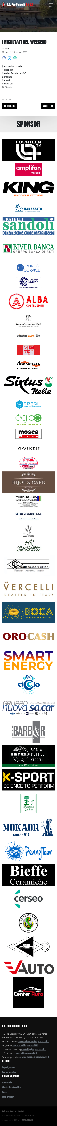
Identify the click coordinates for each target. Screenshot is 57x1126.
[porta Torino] (28, 922)
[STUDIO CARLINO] (28, 282)
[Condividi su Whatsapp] (15, 58)
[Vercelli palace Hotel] (28, 335)
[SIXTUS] (28, 384)
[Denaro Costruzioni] (28, 320)
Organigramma (8, 1067)
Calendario (7, 1082)
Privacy (5, 1111)
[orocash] (28, 636)
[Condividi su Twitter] (9, 58)
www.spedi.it (27, 1119)
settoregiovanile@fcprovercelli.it (33, 1057)
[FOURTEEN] (28, 150)
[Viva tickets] (28, 448)
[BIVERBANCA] (28, 248)
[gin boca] (28, 612)
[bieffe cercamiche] (28, 874)
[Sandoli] (28, 225)
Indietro (11, 106)
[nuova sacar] (28, 707)
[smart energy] (28, 660)
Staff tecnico (8, 1097)
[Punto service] (28, 267)
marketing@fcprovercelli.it (33, 1049)
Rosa (4, 1092)
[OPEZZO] (28, 516)
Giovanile (6, 48)
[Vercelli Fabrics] (28, 588)
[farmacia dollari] (28, 803)
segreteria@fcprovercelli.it (25, 1045)
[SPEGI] (28, 462)
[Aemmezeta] (28, 364)
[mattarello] (28, 755)
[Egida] (28, 418)
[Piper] (28, 350)
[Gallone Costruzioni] (28, 564)
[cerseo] (28, 898)
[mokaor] (28, 827)
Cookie (13, 1111)
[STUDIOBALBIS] (28, 501)
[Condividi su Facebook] (4, 58)
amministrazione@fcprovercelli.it (33, 1041)
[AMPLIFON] (28, 169)
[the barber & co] (28, 731)
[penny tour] (28, 850)
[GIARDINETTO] (28, 545)
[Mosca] (28, 433)
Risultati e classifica (11, 1087)
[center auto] (28, 992)
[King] (28, 188)
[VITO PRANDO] (28, 530)
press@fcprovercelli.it (26, 1053)
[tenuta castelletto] (28, 946)
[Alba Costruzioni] (28, 301)
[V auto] (28, 967)
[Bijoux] (28, 482)
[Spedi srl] (28, 404)
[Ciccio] (28, 683)
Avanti (46, 106)
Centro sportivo (9, 1072)
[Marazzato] (28, 207)
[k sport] (28, 779)
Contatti (21, 1111)
